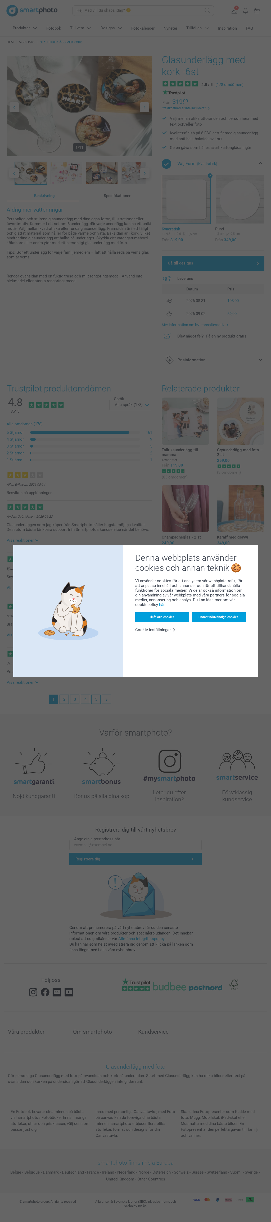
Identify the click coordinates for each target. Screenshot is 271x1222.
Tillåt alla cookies (161, 617)
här (161, 604)
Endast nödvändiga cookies (218, 617)
